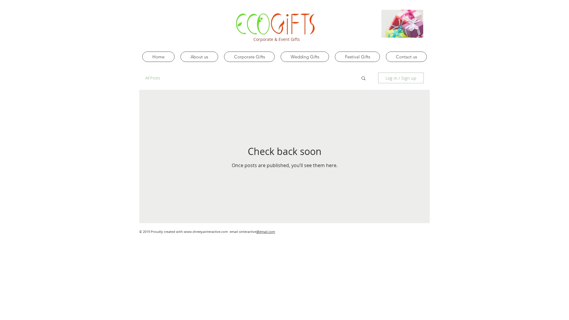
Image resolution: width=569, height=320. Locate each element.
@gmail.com (265, 231)
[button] (363, 79)
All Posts (152, 78)
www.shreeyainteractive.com (206, 231)
